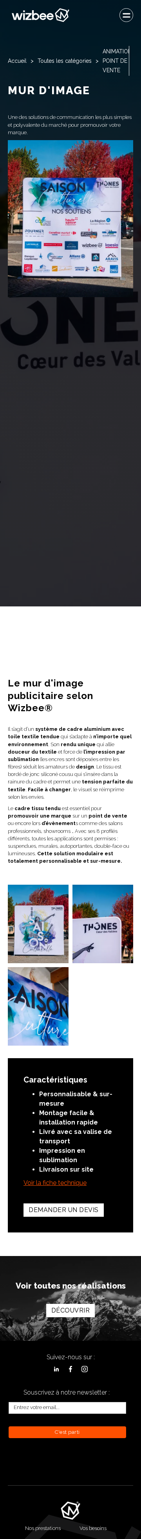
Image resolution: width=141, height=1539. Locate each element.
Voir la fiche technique (55, 1183)
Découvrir (70, 1310)
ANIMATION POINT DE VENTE (117, 60)
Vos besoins (93, 1528)
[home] (38, 15)
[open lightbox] (38, 924)
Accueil (17, 61)
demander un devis (64, 1210)
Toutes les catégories (65, 61)
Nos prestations (43, 1528)
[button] (126, 15)
